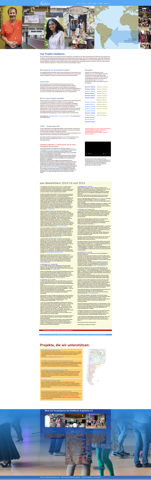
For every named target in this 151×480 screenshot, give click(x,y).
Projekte (94, 3)
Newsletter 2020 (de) (91, 104)
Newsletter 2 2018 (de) (90, 110)
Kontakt (105, 3)
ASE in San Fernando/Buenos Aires (53, 150)
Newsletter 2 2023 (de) (90, 91)
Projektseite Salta (65, 138)
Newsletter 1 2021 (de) (91, 102)
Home (78, 3)
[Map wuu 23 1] (97, 386)
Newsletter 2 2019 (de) (91, 106)
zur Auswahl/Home (100, 467)
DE (109, 3)
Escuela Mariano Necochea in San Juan (50, 167)
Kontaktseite (99, 80)
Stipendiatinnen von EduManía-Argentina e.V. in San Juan (52, 356)
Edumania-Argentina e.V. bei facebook (91, 477)
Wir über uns (83, 3)
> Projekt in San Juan (56, 236)
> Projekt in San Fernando (62, 225)
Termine (89, 3)
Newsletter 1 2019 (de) (91, 108)
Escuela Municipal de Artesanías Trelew (54, 252)
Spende (100, 3)
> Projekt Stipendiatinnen (60, 277)
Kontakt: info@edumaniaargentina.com (50, 477)
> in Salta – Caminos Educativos (99, 265)
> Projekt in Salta (50, 209)
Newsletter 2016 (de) (91, 115)
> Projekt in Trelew (56, 269)
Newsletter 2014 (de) (89, 119)
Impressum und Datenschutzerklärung (70, 477)
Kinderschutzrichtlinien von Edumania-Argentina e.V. (59, 116)
